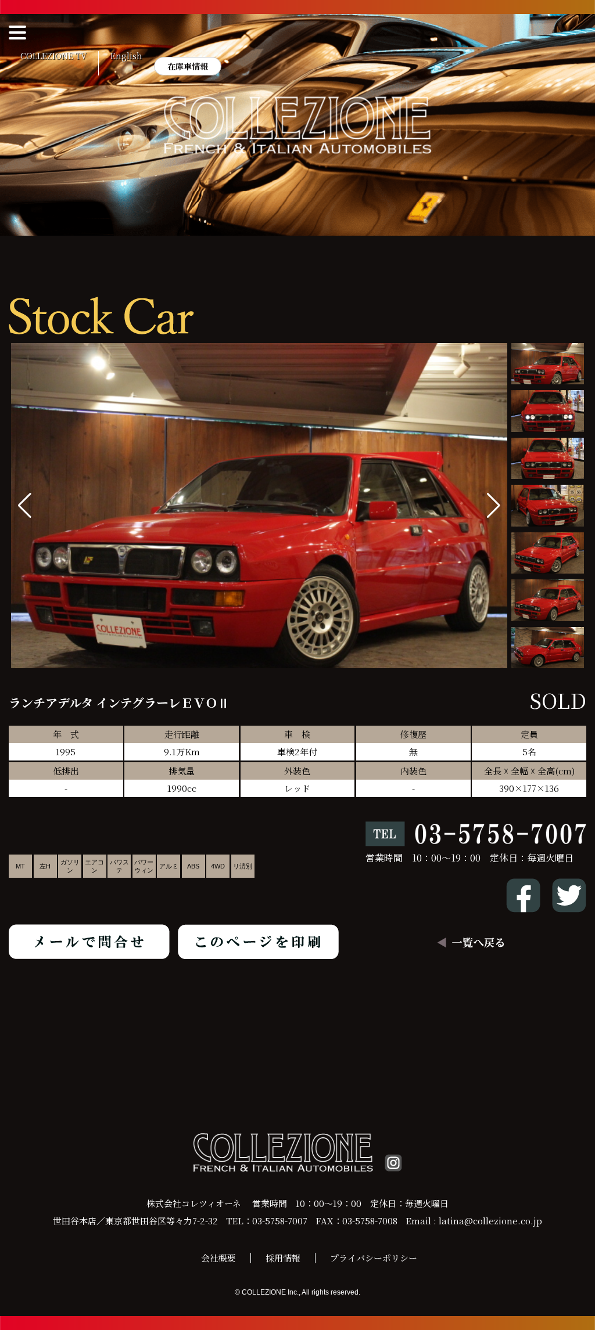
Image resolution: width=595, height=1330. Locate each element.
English (126, 56)
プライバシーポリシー (373, 1258)
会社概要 (218, 1258)
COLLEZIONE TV (53, 56)
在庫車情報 (187, 66)
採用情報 (283, 1258)
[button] (493, 505)
